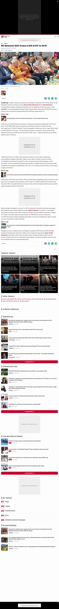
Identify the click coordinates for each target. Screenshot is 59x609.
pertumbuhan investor (51, 299)
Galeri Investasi (33, 210)
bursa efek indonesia (38, 299)
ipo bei (17, 301)
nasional (4, 109)
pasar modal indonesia (8, 301)
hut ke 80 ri (19, 299)
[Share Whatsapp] (52, 98)
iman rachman (27, 299)
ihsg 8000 (11, 299)
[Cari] (55, 36)
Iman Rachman (47, 105)
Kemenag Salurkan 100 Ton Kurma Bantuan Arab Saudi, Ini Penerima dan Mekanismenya (27, 118)
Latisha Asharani (8, 50)
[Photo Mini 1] (3, 93)
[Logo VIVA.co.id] (5, 36)
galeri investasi (25, 301)
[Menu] (57, 36)
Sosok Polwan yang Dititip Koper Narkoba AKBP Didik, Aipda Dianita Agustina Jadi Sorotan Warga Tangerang (32, 174)
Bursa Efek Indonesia (31, 105)
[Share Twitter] (49, 98)
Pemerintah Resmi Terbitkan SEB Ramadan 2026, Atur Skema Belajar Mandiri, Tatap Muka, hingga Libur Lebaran (31, 226)
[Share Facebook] (45, 98)
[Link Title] (4, 322)
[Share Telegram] (56, 98)
